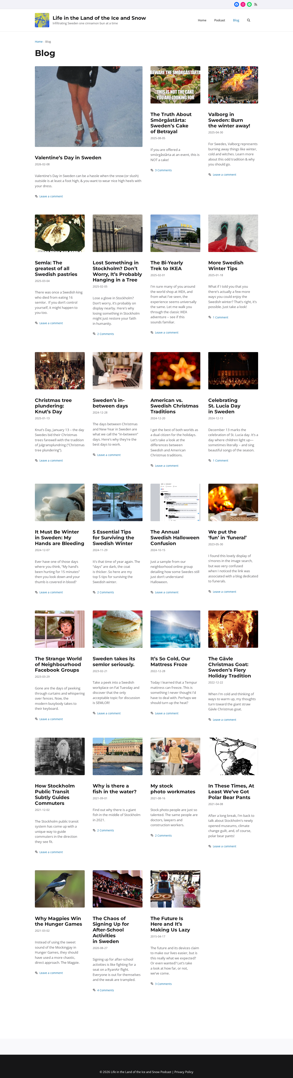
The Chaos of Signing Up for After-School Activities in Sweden (111, 930)
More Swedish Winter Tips (226, 265)
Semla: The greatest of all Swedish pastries (56, 268)
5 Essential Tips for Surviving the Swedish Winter (113, 537)
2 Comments (105, 334)
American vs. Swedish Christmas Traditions (174, 406)
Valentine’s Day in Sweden (68, 157)
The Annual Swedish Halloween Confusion (175, 537)
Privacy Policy (183, 1072)
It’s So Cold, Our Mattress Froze (170, 661)
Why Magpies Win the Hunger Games (58, 921)
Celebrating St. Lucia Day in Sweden (224, 406)
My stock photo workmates (172, 788)
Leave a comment (51, 196)
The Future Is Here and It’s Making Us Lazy (170, 924)
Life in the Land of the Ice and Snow (99, 18)
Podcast (219, 20)
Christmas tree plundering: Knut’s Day (53, 406)
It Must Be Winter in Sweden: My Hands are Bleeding (59, 537)
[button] (248, 20)
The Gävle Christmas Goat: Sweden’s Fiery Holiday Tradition (229, 667)
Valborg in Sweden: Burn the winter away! (229, 120)
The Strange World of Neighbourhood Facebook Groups (58, 664)
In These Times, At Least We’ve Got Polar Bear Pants (231, 791)
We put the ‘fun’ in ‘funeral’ (227, 534)
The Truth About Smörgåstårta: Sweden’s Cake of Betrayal (171, 122)
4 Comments (105, 990)
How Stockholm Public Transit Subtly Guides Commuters (55, 794)
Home (202, 20)
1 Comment (220, 317)
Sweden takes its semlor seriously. (114, 661)
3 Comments (163, 170)
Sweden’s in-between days (110, 403)
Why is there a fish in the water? (115, 788)
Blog (236, 20)
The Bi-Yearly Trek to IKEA (166, 265)
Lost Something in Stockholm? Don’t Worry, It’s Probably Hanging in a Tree (117, 271)
